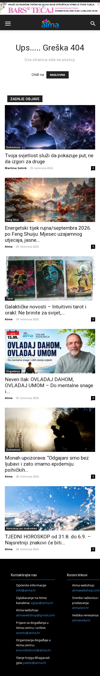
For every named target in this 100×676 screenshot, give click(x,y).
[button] (8, 23)
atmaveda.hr (81, 620)
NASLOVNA (57, 75)
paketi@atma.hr (34, 663)
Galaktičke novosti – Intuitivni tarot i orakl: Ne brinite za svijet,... (45, 310)
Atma (9, 246)
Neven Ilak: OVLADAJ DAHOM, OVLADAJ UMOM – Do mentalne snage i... (49, 385)
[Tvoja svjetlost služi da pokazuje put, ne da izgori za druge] (50, 127)
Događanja (13, 371)
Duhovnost (13, 147)
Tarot (9, 298)
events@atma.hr (28, 633)
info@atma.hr (26, 590)
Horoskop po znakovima (21, 528)
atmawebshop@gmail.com (35, 615)
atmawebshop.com (86, 590)
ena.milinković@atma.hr (33, 650)
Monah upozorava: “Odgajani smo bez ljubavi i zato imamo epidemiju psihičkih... (47, 464)
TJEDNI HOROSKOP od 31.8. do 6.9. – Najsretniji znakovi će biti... (48, 540)
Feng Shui (12, 219)
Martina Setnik (16, 168)
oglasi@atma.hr (42, 603)
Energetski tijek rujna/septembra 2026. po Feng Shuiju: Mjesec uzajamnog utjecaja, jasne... (48, 234)
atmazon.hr (80, 607)
